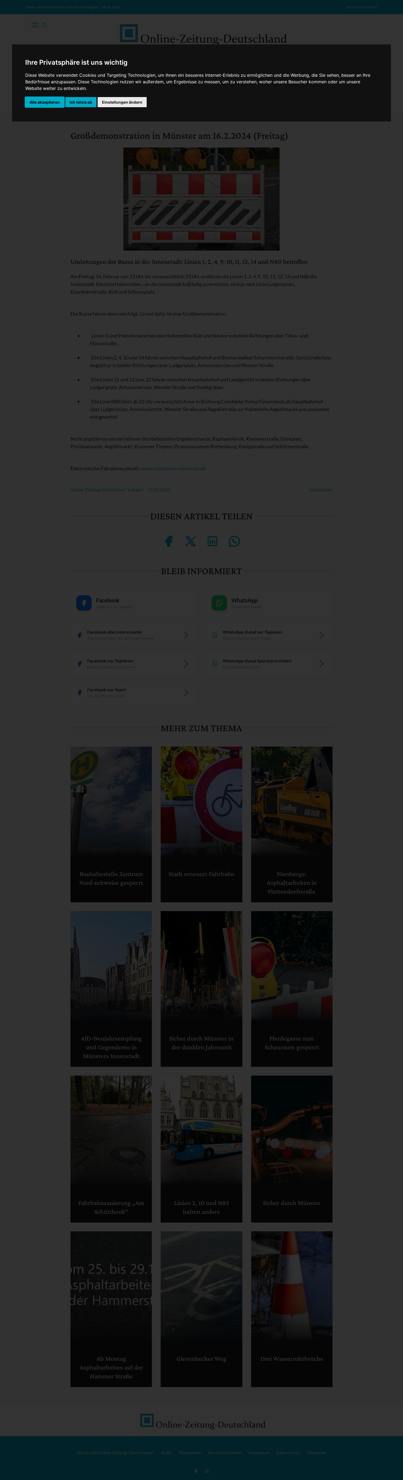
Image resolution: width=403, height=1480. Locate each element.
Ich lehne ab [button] (81, 102)
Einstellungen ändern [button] (122, 102)
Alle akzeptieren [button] (45, 102)
